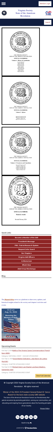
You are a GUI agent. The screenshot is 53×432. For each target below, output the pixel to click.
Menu (4, 3)
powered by (21, 428)
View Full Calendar (43, 376)
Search (47, 22)
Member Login (45, 4)
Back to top (26, 423)
